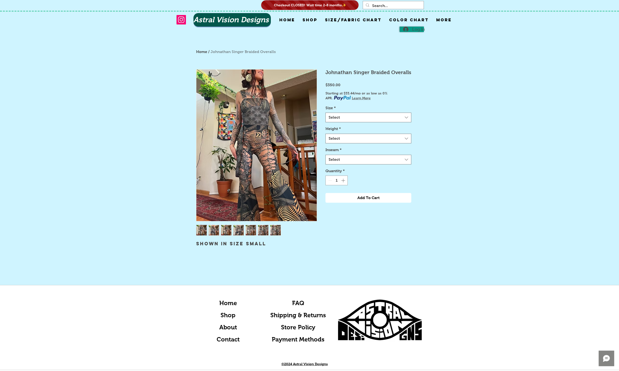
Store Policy (298, 327)
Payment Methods (298, 339)
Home (201, 52)
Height (333, 129)
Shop (228, 315)
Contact (228, 339)
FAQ (298, 303)
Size (330, 108)
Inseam (333, 150)
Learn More (361, 98)
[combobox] (368, 117)
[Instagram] (181, 19)
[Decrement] (329, 180)
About (228, 327)
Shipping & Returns (298, 315)
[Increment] (343, 180)
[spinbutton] (336, 180)
